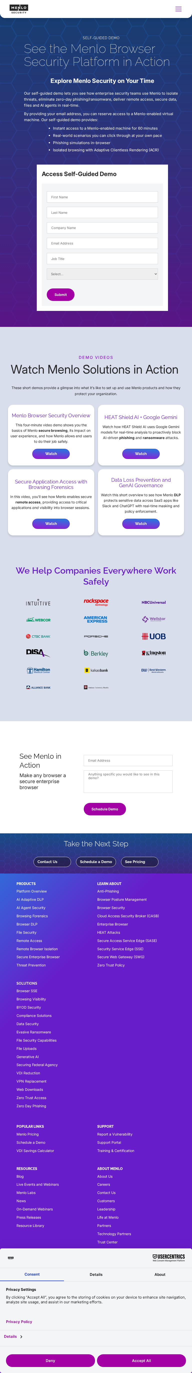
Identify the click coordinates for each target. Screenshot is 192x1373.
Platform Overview (31, 891)
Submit (60, 294)
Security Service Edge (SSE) (120, 949)
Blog (20, 1176)
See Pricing (135, 862)
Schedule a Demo (96, 862)
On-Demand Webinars (34, 1209)
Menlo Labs (26, 1192)
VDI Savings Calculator (35, 1150)
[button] (177, 9)
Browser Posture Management (122, 899)
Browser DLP (27, 924)
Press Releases (28, 1217)
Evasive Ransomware (33, 1032)
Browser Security (111, 908)
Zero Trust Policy (111, 965)
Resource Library (30, 1225)
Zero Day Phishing (31, 1106)
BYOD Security (28, 1007)
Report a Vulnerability (114, 1134)
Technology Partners (114, 1234)
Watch (51, 454)
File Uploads (26, 1048)
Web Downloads (29, 1089)
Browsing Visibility (31, 999)
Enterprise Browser (112, 924)
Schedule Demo (105, 809)
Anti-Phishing (108, 891)
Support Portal (109, 1142)
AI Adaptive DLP (30, 899)
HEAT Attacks (108, 932)
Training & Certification (115, 1150)
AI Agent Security (31, 908)
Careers (103, 1184)
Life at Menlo (107, 1217)
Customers (106, 1201)
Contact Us (47, 862)
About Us (104, 1176)
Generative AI (27, 1057)
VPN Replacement (31, 1081)
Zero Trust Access (31, 1098)
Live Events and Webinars (37, 1184)
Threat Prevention (31, 965)
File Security (26, 932)
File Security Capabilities (36, 1040)
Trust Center (107, 1242)
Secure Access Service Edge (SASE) (127, 940)
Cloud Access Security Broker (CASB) (128, 916)
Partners (104, 1225)
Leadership (106, 1209)
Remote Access (29, 940)
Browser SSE (26, 991)
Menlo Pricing (27, 1134)
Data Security (27, 1024)
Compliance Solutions (34, 1015)
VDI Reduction (28, 1073)
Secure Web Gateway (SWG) (120, 957)
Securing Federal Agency (37, 1065)
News (21, 1201)
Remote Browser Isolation (37, 949)
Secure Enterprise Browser (38, 957)
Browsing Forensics (32, 916)
